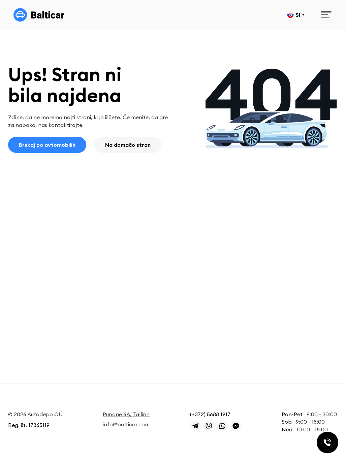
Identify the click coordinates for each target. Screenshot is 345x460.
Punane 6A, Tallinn (126, 414)
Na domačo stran (128, 144)
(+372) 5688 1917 (210, 414)
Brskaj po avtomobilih (47, 144)
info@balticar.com (126, 424)
